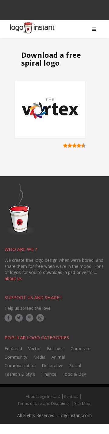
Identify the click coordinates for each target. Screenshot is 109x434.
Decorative (52, 365)
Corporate (81, 348)
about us (13, 278)
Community (16, 357)
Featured (13, 348)
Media (39, 357)
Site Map (82, 403)
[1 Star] (65, 145)
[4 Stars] (79, 145)
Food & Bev (74, 374)
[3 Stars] (74, 145)
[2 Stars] (70, 145)
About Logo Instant (43, 396)
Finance (48, 374)
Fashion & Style (20, 374)
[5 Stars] (83, 145)
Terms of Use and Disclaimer (44, 403)
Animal (58, 357)
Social (75, 365)
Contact (71, 396)
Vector (34, 348)
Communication (20, 365)
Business (55, 348)
